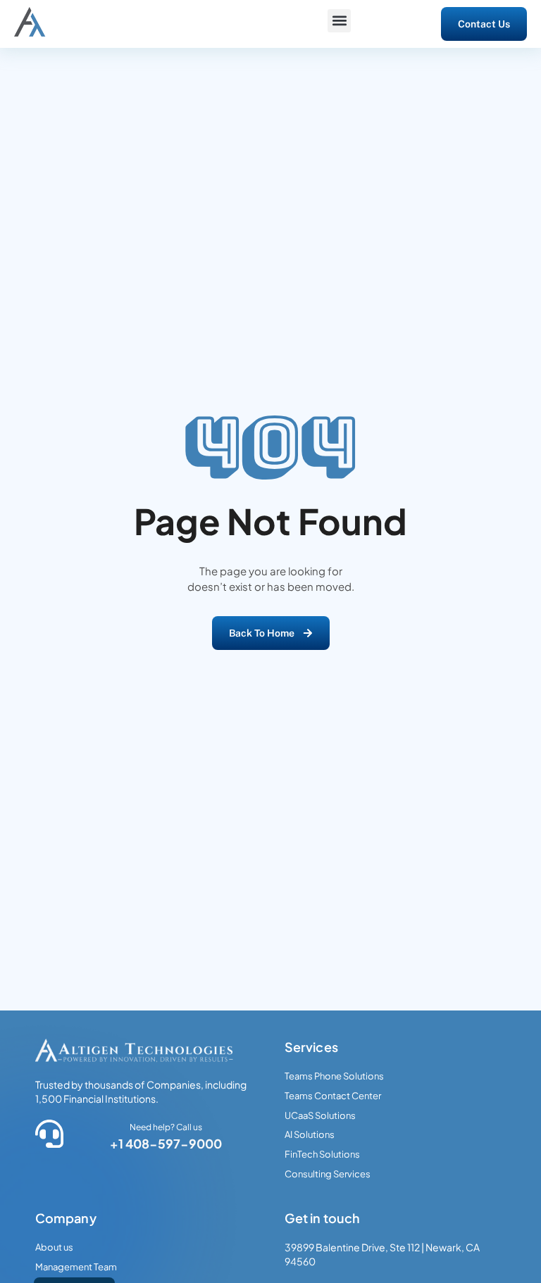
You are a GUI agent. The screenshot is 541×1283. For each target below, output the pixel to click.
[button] (339, 20)
